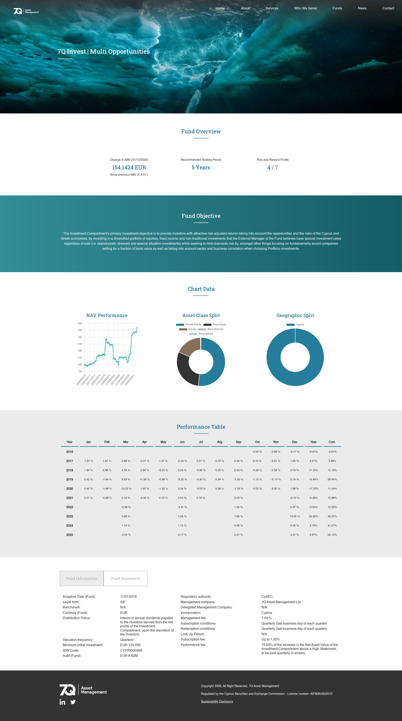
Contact (388, 8)
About (245, 8)
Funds (337, 8)
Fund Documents (125, 578)
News (362, 8)
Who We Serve (305, 8)
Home (221, 8)
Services (271, 8)
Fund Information (81, 578)
